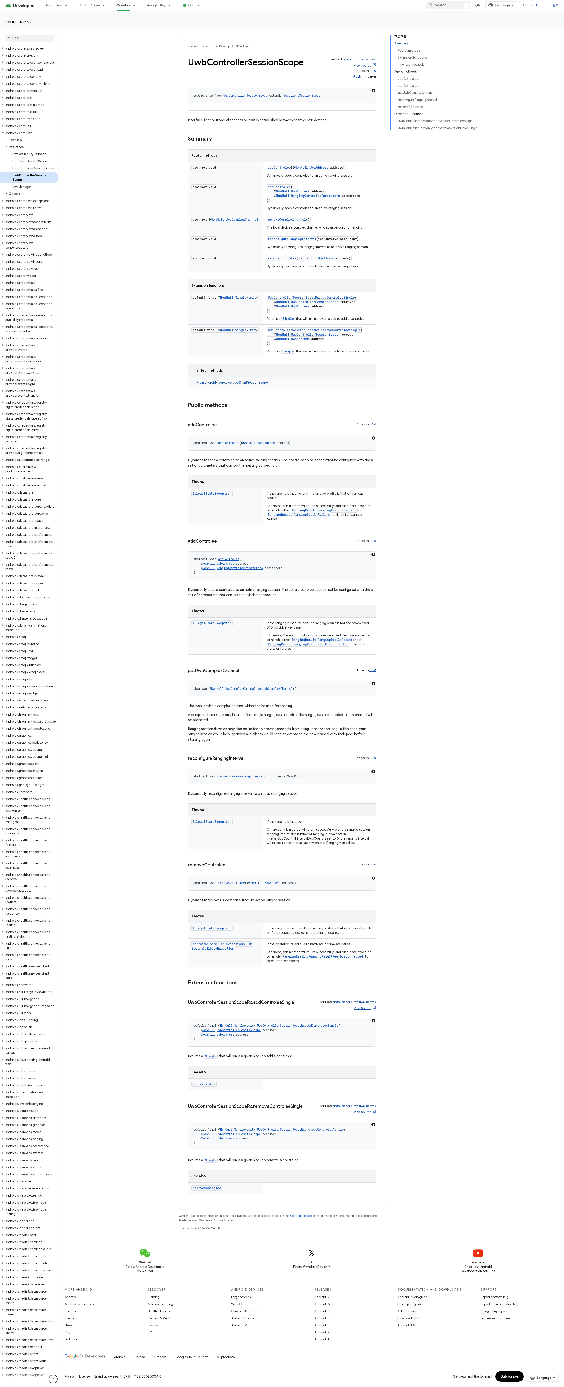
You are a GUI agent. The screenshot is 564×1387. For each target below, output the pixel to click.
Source (69, 1318)
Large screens (241, 1297)
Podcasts (71, 1339)
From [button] (232, 383)
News (68, 1325)
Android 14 (322, 1318)
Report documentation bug (500, 1304)
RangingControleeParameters (315, 196)
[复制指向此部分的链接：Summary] (216, 139)
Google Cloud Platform (191, 1357)
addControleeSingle (338, 297)
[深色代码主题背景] (373, 90)
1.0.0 (372, 71)
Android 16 (322, 1304)
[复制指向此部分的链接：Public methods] (231, 405)
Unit (252, 297)
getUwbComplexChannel (287, 219)
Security (70, 1311)
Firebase (160, 1357)
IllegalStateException (212, 493)
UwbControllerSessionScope (245, 95)
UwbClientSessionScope (301, 95)
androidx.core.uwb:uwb (360, 59)
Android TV (239, 1325)
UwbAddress (319, 167)
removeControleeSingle (341, 330)
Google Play (156, 5)
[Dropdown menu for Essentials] (68, 5)
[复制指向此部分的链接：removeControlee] (229, 865)
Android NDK (406, 1325)
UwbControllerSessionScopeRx (293, 297)
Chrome (140, 1357)
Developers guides (410, 1304)
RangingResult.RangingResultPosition (324, 510)
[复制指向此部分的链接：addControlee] (221, 425)
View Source (362, 65)
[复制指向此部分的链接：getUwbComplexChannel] (243, 671)
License (84, 1376)
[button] (29, 48)
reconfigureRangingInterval (292, 239)
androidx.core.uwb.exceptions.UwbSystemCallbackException (221, 946)
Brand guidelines (106, 1376)
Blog (191, 5)
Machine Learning (160, 1304)
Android (70, 1297)
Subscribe (510, 1376)
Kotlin (357, 76)
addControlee (279, 167)
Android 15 (322, 1311)
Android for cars (242, 1318)
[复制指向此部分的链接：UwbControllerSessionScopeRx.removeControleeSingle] (307, 1106)
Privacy (153, 1325)
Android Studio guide (412, 1297)
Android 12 (322, 1332)
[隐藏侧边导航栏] (53, 1379)
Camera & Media (159, 1318)
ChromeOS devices (244, 1311)
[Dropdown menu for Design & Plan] (106, 5)
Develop (123, 5)
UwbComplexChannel (242, 219)
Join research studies (495, 1318)
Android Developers (200, 46)
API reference (18, 22)
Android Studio (533, 5)
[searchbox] (29, 38)
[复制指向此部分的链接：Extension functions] (241, 983)
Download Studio (409, 1318)
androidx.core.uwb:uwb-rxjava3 (354, 1002)
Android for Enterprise (80, 1304)
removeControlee (282, 258)
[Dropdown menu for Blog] (200, 5)
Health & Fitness (159, 1311)
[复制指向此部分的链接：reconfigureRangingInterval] (248, 758)
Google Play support (495, 1311)
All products (226, 1357)
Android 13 (321, 1325)
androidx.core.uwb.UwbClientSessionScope (236, 383)
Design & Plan (89, 5)
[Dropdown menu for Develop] (136, 5)
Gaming (154, 1297)
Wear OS (237, 1304)
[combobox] (448, 5)
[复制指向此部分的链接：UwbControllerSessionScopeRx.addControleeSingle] (298, 1002)
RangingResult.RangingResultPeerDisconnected (308, 644)
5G (150, 1332)
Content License (301, 1216)
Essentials (54, 5)
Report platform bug (495, 1297)
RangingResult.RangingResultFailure (299, 514)
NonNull (301, 167)
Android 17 (322, 1297)
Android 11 (321, 1339)
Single (241, 297)
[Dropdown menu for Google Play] (171, 5)
